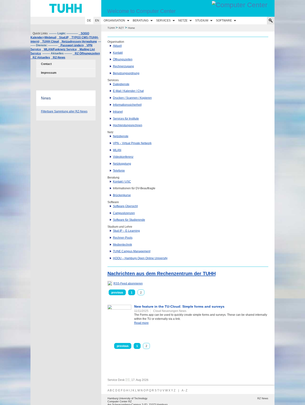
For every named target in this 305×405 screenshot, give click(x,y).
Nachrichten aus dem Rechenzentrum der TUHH (161, 273)
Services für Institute (126, 118)
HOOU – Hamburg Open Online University (140, 258)
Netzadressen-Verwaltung (78, 41)
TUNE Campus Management (131, 251)
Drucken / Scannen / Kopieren (132, 98)
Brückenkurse (122, 195)
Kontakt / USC (122, 181)
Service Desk (116, 380)
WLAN (117, 150)
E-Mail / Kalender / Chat (128, 91)
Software (224, 20)
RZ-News (58, 57)
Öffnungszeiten (122, 59)
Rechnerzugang (123, 66)
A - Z (184, 390)
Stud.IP (63, 37)
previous (117, 292)
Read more (141, 323)
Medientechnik (122, 244)
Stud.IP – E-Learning (126, 230)
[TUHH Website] (65, 8)
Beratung (140, 20)
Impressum (48, 72)
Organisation (114, 20)
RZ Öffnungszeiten (86, 53)
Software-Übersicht (125, 206)
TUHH (111, 27)
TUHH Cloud (49, 41)
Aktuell (117, 45)
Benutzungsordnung (126, 73)
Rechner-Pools (122, 237)
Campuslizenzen (124, 213)
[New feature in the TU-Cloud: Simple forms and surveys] (119, 313)
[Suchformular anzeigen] (270, 20)
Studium (201, 20)
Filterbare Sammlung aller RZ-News (64, 111)
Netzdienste (120, 136)
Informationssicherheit (127, 104)
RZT (121, 27)
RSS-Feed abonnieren (128, 283)
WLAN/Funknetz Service (59, 49)
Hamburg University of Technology (127, 398)
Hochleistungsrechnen (127, 125)
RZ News (262, 398)
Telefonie (119, 170)
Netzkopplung (122, 163)
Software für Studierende (129, 219)
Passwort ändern (71, 45)
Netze (183, 20)
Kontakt (118, 52)
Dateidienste (121, 84)
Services (163, 20)
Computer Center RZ (119, 401)
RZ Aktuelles (40, 57)
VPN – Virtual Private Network (132, 143)
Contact (46, 64)
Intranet (118, 111)
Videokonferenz (123, 156)
